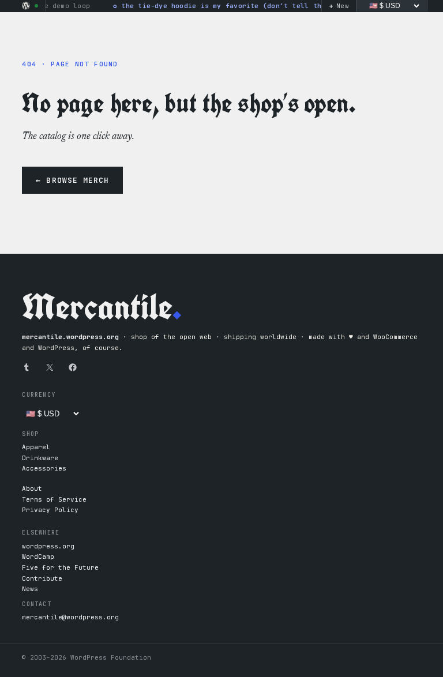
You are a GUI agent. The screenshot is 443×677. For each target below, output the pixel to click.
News (30, 589)
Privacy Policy (50, 510)
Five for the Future (60, 567)
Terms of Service (54, 499)
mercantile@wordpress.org (70, 617)
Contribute (42, 578)
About (32, 488)
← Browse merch (72, 180)
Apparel (36, 447)
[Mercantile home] (26, 6)
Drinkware (40, 458)
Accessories (44, 468)
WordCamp (38, 556)
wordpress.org (48, 546)
